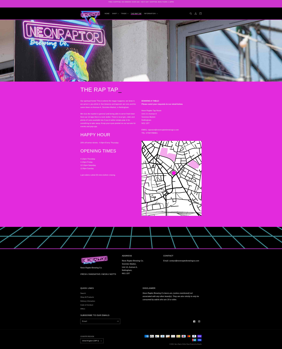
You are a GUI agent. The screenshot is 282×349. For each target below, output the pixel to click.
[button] (115, 13)
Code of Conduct (86, 305)
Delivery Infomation (87, 301)
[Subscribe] (117, 321)
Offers (82, 309)
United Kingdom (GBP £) (90, 341)
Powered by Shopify (196, 344)
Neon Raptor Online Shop (182, 344)
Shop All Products (87, 297)
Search (83, 293)
